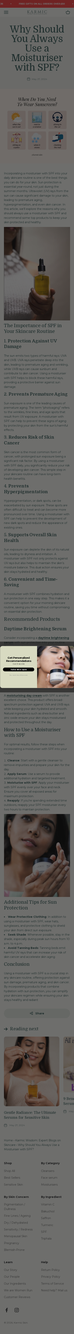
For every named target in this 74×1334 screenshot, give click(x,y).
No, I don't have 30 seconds (18, 675)
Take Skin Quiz (18, 669)
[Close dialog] (72, 648)
